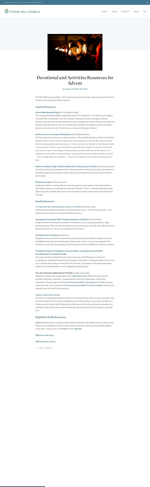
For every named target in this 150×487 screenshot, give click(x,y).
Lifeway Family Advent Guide (47, 295)
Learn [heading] (114, 12)
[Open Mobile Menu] (143, 11)
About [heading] (105, 12)
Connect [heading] (125, 12)
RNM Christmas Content (45, 342)
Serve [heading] (136, 12)
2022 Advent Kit (79, 276)
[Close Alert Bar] (147, 3)
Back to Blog (45, 348)
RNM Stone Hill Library (44, 335)
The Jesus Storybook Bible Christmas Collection (84, 285)
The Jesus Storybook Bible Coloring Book (79, 282)
